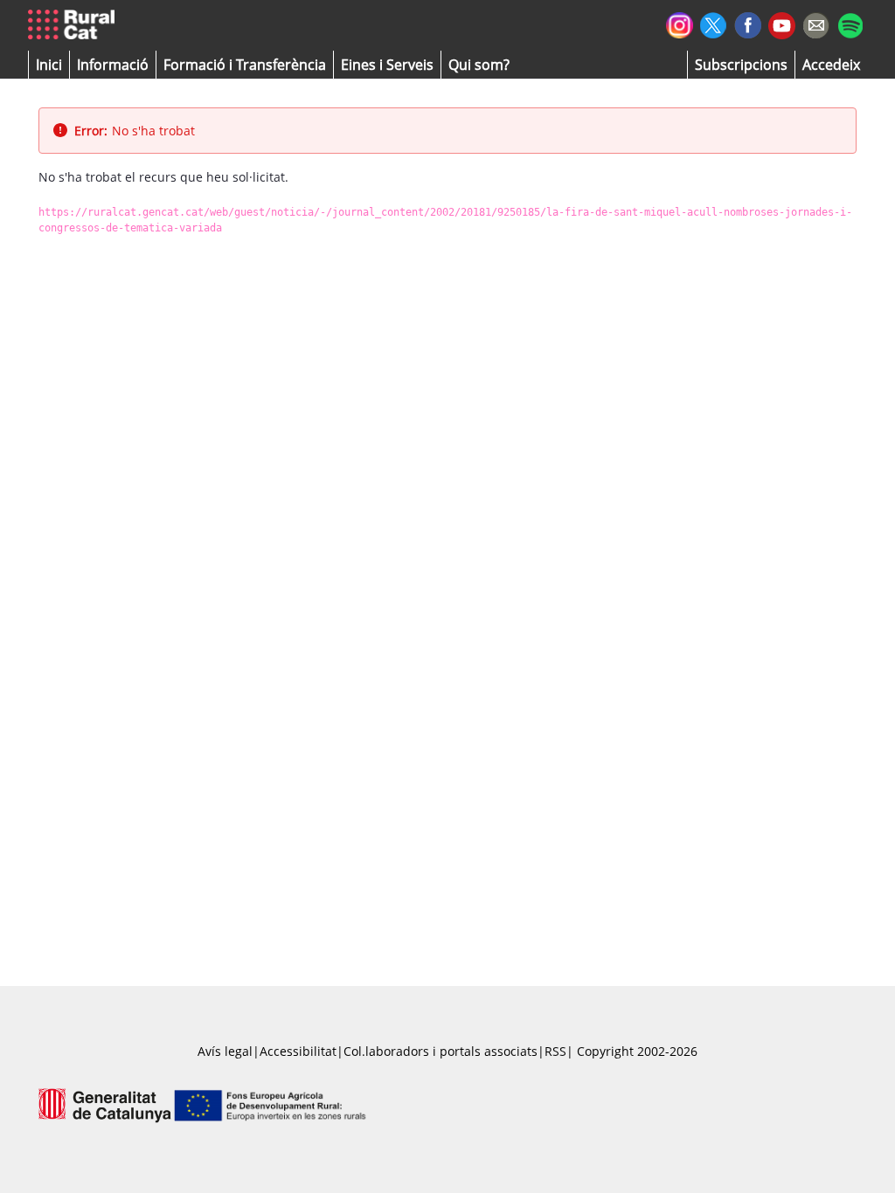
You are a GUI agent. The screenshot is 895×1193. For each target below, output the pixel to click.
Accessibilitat (298, 1051)
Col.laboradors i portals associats (440, 1051)
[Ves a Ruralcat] (74, 25)
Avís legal (225, 1051)
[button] (49, 65)
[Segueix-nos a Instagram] (679, 23)
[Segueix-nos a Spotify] (850, 23)
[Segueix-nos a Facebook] (747, 23)
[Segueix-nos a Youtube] (781, 24)
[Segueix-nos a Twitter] (713, 23)
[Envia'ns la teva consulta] (815, 23)
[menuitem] (244, 65)
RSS (555, 1051)
